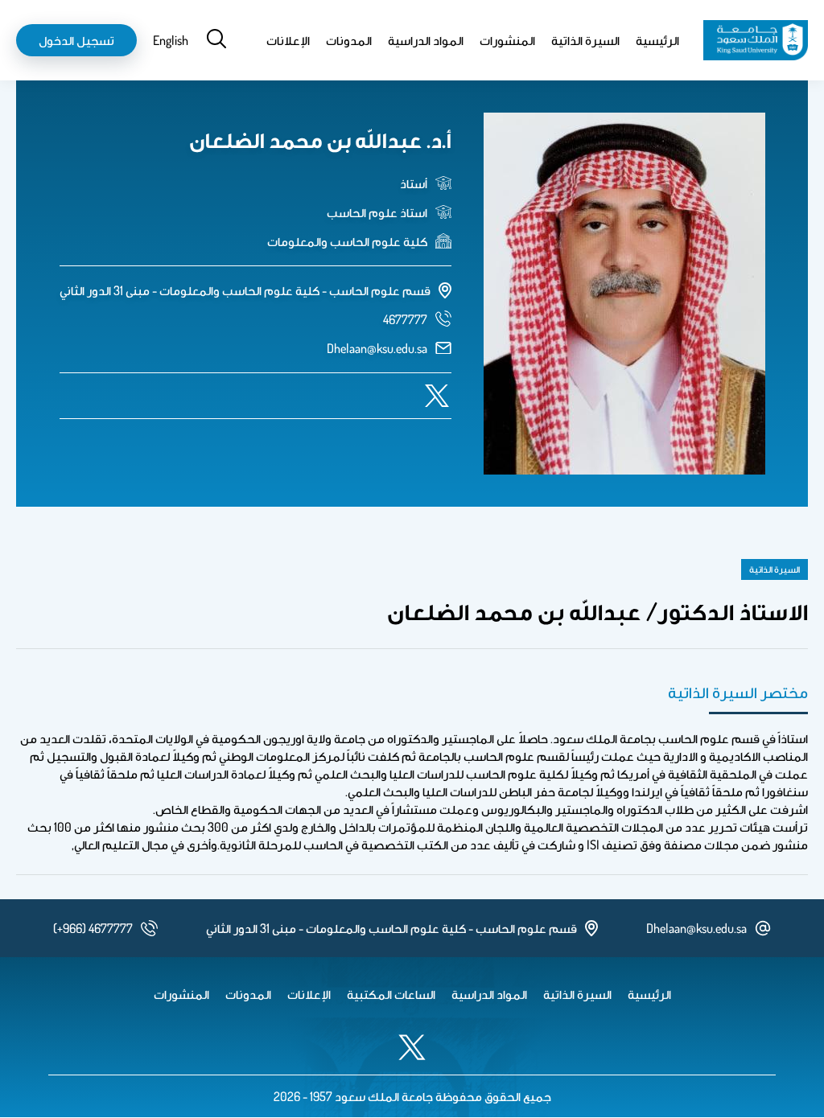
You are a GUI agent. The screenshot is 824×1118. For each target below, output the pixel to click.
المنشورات (507, 40)
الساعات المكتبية (391, 994)
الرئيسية (657, 40)
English (170, 40)
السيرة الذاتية (585, 40)
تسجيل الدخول (76, 40)
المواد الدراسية (426, 40)
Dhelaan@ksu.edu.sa (377, 348)
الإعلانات (288, 40)
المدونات (349, 40)
